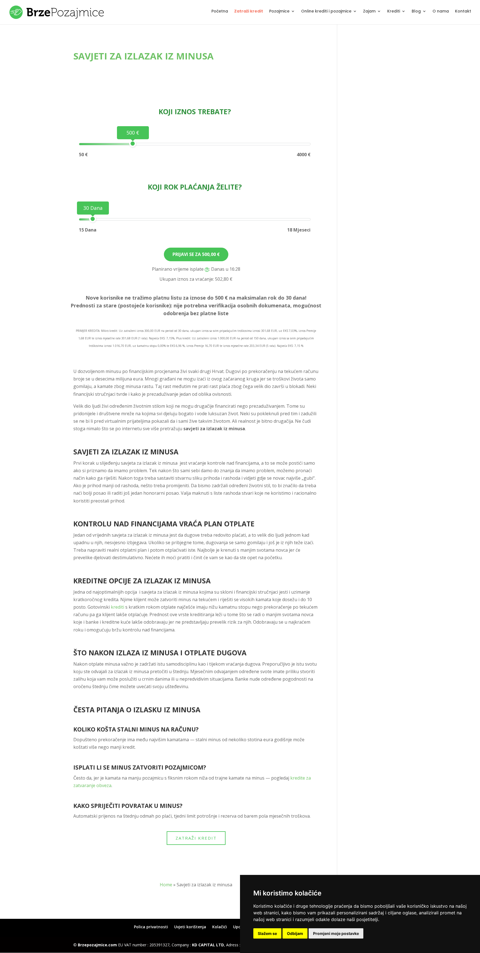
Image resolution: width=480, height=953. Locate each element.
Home (166, 885)
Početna (219, 11)
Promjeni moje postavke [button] (336, 933)
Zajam (369, 11)
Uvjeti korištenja (190, 926)
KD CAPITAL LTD (208, 944)
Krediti (393, 11)
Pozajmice (279, 11)
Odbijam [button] (295, 933)
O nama (440, 11)
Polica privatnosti (151, 926)
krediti (117, 607)
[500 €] (132, 143)
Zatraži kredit (248, 11)
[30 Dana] (92, 218)
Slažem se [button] (267, 933)
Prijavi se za (196, 254)
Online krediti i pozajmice (326, 11)
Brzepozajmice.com (97, 944)
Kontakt (463, 11)
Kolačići (219, 926)
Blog (416, 11)
